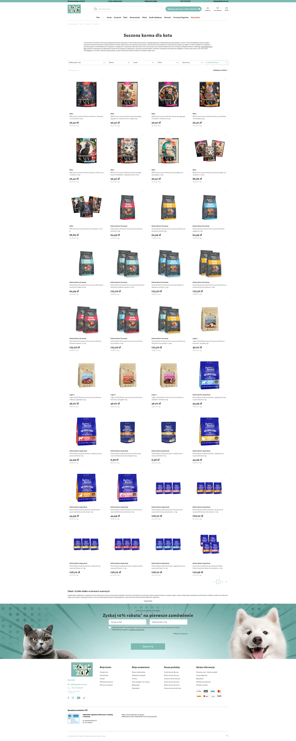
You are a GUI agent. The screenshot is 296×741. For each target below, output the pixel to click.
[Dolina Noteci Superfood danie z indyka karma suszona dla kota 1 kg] (210, 432)
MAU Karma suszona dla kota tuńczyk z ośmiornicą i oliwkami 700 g (86, 174)
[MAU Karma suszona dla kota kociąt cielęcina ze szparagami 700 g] (168, 151)
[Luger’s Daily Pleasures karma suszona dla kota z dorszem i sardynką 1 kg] (210, 319)
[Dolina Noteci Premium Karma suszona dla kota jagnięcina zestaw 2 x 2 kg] (168, 263)
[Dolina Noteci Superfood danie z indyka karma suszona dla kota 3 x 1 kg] (86, 544)
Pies (98, 17)
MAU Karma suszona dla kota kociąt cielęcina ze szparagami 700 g (167, 174)
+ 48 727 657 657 (77, 688)
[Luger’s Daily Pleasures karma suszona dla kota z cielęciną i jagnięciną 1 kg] (86, 376)
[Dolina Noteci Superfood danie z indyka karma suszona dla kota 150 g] (168, 432)
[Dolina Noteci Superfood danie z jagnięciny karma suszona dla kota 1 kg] (210, 376)
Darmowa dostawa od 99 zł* (76, 1)
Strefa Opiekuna (155, 17)
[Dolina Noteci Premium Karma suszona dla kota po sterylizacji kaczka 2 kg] (168, 207)
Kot (103, 17)
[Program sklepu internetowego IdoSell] (227, 736)
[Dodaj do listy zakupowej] (102, 79)
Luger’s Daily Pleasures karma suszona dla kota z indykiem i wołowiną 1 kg (168, 398)
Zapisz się (148, 646)
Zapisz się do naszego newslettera (148, 610)
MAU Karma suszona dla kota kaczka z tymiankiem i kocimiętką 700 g (209, 117)
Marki (144, 17)
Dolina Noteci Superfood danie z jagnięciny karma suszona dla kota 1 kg (209, 398)
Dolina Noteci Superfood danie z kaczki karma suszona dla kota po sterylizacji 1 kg (84, 511)
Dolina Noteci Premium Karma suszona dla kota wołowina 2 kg (126, 230)
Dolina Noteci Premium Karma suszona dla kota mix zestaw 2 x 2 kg (126, 342)
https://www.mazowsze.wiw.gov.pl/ (133, 715)
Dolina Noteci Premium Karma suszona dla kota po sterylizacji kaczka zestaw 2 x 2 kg (209, 286)
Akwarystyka (135, 17)
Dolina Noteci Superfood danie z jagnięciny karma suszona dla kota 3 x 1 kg (168, 567)
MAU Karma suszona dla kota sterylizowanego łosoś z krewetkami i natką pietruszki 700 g (126, 174)
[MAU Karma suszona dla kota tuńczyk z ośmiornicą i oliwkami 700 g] (86, 151)
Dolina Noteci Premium (119, 226)
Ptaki (125, 17)
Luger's (195, 338)
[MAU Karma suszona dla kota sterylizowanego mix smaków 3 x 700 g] (210, 151)
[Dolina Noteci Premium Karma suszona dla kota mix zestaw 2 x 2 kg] (127, 319)
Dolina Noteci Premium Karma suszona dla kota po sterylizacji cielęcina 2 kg (86, 286)
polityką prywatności (136, 630)
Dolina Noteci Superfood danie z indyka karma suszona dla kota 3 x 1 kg (84, 567)
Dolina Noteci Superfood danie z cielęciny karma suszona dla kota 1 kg (85, 455)
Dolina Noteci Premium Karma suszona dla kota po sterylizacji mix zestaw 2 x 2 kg (168, 342)
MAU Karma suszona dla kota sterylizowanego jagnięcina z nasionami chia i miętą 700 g (126, 117)
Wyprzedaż (195, 17)
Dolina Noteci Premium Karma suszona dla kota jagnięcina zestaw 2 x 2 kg (167, 286)
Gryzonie (117, 17)
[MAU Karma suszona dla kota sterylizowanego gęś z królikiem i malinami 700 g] (168, 95)
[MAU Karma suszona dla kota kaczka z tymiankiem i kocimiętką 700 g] (210, 95)
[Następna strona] (226, 582)
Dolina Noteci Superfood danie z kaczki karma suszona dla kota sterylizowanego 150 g (126, 455)
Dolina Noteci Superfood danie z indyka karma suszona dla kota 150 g (167, 455)
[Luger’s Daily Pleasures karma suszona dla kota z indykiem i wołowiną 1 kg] (168, 376)
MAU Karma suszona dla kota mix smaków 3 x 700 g (85, 230)
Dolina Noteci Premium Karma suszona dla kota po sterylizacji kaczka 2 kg (168, 230)
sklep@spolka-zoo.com (220, 1)
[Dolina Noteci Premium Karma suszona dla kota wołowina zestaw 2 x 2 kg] (86, 319)
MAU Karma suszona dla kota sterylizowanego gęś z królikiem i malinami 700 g (168, 117)
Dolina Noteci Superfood (201, 395)
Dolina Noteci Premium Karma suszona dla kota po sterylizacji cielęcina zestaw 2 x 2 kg (127, 286)
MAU (71, 114)
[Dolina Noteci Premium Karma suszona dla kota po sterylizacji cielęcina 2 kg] (86, 263)
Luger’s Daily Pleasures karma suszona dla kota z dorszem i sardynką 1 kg (209, 342)
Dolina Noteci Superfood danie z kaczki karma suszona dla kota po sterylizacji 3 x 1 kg (208, 511)
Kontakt (71, 680)
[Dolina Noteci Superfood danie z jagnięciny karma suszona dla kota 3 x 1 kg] (168, 544)
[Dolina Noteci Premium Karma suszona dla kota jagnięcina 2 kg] (210, 207)
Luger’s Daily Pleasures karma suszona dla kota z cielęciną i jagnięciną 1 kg (85, 398)
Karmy (88, 24)
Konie (109, 17)
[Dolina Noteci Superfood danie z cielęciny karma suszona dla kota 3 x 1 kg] (127, 544)
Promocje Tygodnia (180, 17)
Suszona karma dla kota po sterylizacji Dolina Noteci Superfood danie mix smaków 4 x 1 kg (208, 567)
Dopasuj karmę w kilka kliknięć (182, 9)
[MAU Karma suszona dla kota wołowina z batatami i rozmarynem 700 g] (86, 95)
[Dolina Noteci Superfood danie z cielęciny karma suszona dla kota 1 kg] (86, 432)
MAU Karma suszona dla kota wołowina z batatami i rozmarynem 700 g (86, 117)
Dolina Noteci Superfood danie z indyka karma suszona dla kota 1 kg (208, 455)
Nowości (167, 17)
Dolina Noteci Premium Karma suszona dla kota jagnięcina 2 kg (208, 230)
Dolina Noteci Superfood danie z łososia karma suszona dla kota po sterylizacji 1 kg (126, 511)
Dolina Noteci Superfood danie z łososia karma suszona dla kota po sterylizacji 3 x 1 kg (167, 511)
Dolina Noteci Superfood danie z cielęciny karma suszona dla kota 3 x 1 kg (127, 567)
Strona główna (73, 24)
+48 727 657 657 (185, 1)
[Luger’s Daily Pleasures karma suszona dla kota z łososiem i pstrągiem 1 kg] (127, 376)
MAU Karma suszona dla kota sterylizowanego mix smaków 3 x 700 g (209, 174)
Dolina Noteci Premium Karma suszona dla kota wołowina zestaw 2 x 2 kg (85, 342)
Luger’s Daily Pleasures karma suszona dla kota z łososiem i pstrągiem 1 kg (127, 398)
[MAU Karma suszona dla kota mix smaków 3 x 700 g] (86, 207)
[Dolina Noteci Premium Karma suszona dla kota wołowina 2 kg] (127, 207)
